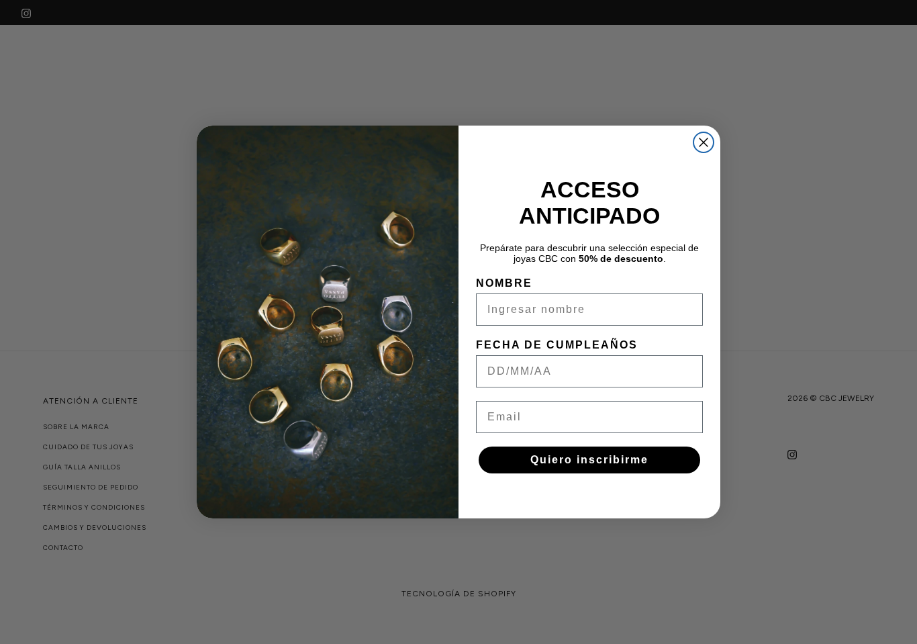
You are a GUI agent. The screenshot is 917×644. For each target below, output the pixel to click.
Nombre (504, 283)
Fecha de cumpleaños (557, 345)
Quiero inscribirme (589, 459)
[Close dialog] (703, 142)
